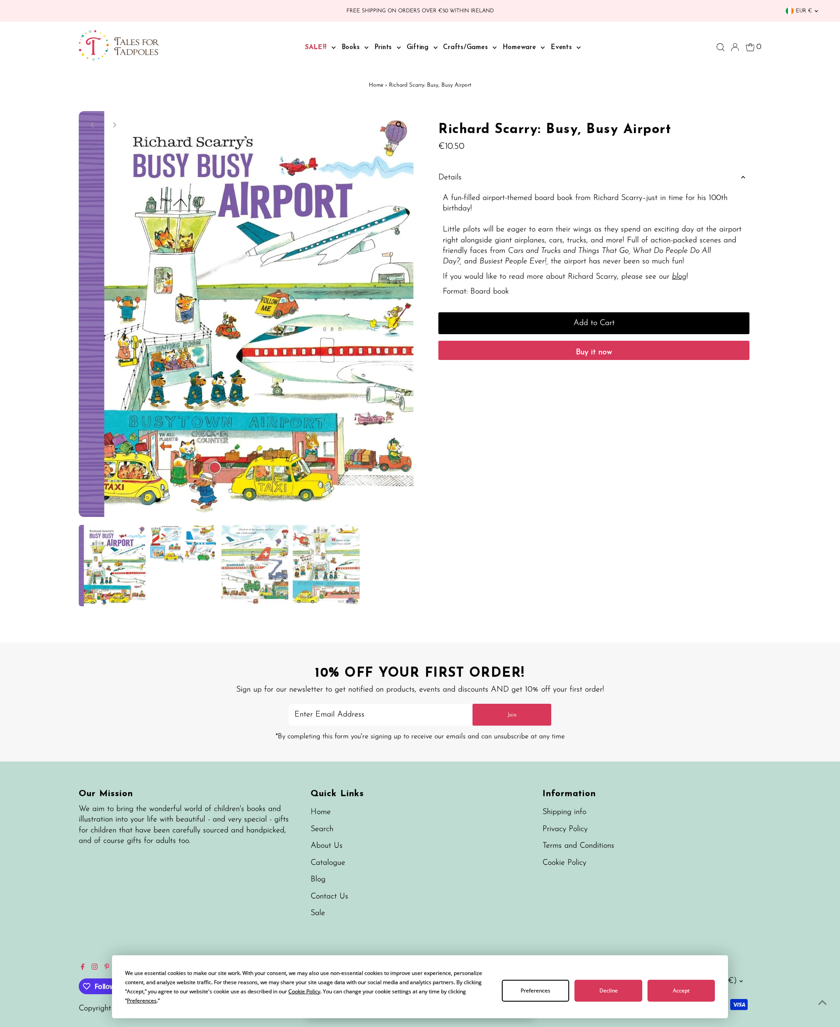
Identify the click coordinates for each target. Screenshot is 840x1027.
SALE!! (317, 47)
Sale (318, 913)
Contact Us (329, 897)
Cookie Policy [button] (304, 991)
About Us (327, 846)
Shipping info (564, 812)
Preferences (535, 990)
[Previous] (93, 125)
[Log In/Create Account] (735, 47)
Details (450, 178)
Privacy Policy (565, 829)
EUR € (804, 11)
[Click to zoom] (399, 125)
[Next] (114, 125)
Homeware (521, 47)
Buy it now (594, 352)
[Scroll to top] (822, 1003)
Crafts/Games (466, 47)
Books (352, 47)
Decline (608, 990)
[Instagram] (94, 967)
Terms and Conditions (578, 846)
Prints (384, 47)
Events (562, 47)
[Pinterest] (107, 967)
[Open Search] (720, 47)
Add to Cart (594, 323)
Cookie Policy (564, 863)
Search (322, 829)
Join (512, 715)
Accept (681, 990)
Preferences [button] (142, 1000)
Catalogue (328, 863)
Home (376, 85)
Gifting (419, 47)
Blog (318, 880)
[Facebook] (83, 967)
